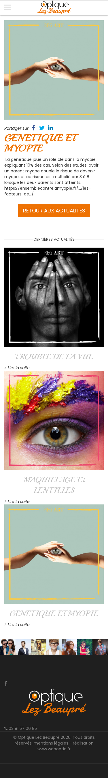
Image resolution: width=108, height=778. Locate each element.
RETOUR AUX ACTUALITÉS (54, 210)
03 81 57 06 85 (22, 728)
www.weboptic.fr (54, 749)
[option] (54, 70)
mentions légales (51, 743)
